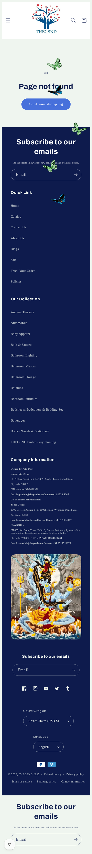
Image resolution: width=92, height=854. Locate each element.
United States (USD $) (43, 721)
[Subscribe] (75, 174)
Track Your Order (23, 270)
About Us (17, 238)
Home (15, 205)
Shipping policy (46, 781)
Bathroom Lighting (24, 355)
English (43, 747)
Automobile (19, 323)
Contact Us (18, 227)
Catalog (16, 216)
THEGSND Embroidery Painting (33, 442)
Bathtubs (17, 388)
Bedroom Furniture (24, 399)
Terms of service (22, 781)
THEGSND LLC (29, 774)
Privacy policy (75, 774)
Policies (16, 281)
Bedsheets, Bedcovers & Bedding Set (37, 409)
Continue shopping (46, 104)
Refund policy (52, 774)
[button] (7, 20)
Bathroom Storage (23, 377)
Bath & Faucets (21, 344)
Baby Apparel (20, 334)
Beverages (18, 420)
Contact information (73, 781)
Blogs (15, 249)
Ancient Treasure (22, 312)
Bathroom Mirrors (23, 366)
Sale (14, 260)
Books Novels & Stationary (30, 431)
